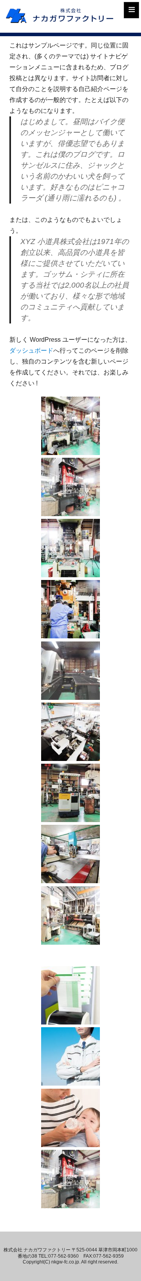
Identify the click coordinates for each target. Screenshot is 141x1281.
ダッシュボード (31, 350)
